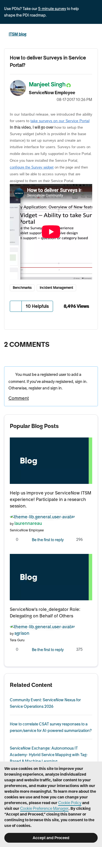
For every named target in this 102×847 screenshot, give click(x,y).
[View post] (51, 460)
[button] (16, 306)
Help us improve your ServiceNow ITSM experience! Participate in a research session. (50, 499)
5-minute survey (52, 8)
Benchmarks (22, 287)
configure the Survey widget (32, 167)
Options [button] (91, 92)
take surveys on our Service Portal (59, 121)
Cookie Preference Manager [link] (44, 808)
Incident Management (56, 287)
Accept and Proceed (51, 837)
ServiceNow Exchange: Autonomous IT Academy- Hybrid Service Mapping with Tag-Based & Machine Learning (49, 755)
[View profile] (42, 516)
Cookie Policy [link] (69, 802)
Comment (18, 398)
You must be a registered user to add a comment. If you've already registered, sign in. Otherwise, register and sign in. (47, 381)
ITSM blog (17, 34)
